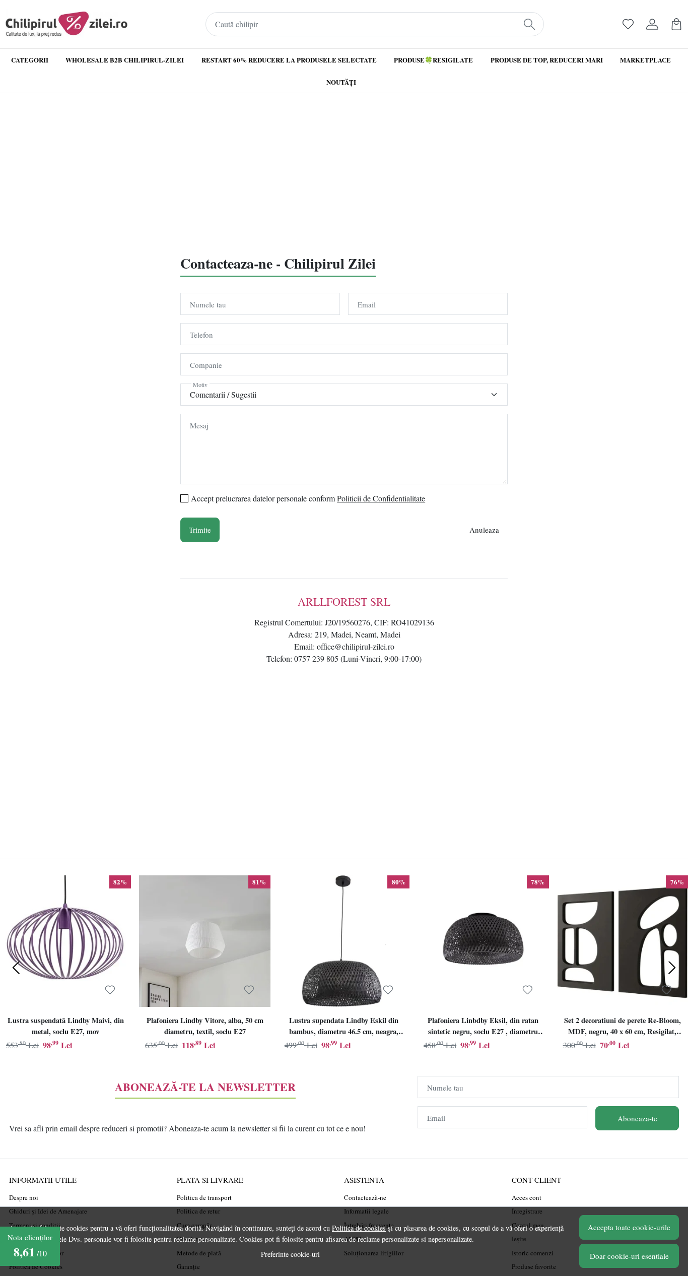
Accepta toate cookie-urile (629, 1227)
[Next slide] (672, 968)
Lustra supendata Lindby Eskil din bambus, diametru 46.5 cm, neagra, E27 (343, 1027)
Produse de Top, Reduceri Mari (547, 60)
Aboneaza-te (637, 1118)
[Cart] (676, 24)
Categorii (29, 60)
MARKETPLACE (645, 60)
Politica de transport (204, 1197)
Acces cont (526, 1197)
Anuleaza (484, 530)
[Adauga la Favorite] (110, 990)
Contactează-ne (365, 1197)
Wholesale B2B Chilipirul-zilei (124, 60)
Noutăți (341, 82)
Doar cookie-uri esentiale (629, 1256)
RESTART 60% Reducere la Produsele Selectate (289, 60)
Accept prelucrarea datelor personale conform (308, 498)
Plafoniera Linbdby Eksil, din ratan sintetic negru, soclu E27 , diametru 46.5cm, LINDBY (483, 1027)
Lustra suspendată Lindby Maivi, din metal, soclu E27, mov (66, 1026)
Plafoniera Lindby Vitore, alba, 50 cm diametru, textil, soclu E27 (205, 1026)
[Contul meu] (652, 24)
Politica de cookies (359, 1228)
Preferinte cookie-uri (290, 1254)
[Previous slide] (16, 968)
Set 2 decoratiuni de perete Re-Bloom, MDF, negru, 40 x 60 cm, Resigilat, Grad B (622, 1027)
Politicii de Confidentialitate (381, 498)
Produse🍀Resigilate (433, 60)
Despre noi (23, 1197)
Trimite (200, 530)
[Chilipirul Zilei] (66, 24)
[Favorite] (628, 24)
